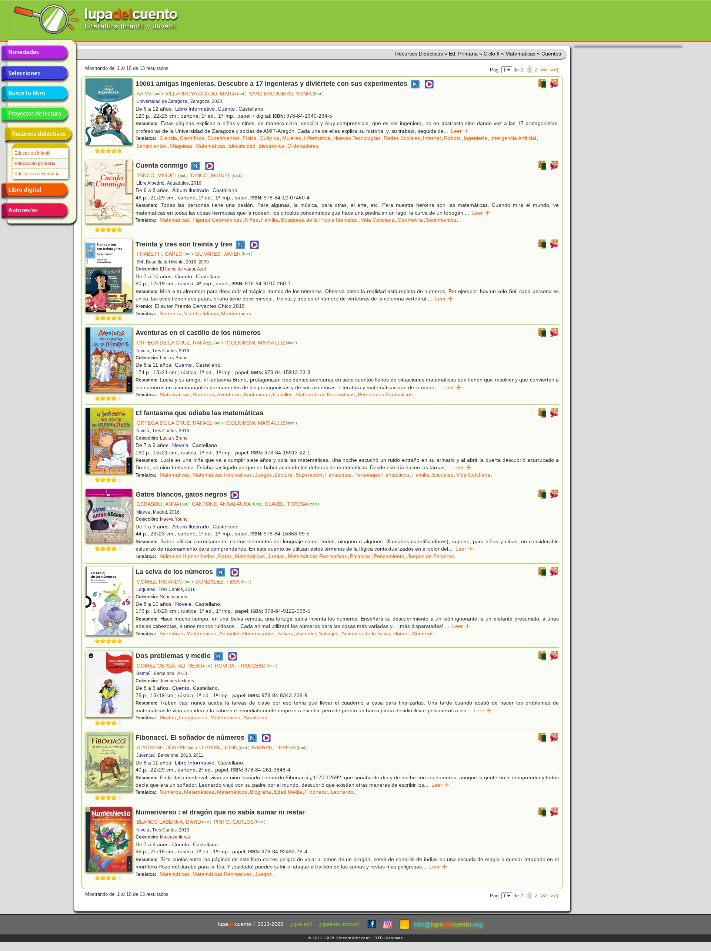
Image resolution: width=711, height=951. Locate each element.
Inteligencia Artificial (513, 138)
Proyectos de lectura (34, 114)
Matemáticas (211, 146)
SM (139, 262)
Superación (309, 475)
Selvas (285, 633)
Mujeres (291, 138)
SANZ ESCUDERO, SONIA (286, 94)
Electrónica (271, 146)
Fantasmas (257, 394)
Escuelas (442, 475)
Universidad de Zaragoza (161, 101)
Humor (401, 633)
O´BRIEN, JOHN (224, 747)
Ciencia (168, 138)
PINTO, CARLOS (240, 822)
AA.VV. (150, 94)
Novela (180, 445)
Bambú (143, 673)
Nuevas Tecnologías (357, 138)
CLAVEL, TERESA (292, 504)
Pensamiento (389, 556)
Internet (432, 138)
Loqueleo (146, 589)
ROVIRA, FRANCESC (246, 666)
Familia (269, 220)
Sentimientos (151, 146)
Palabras (360, 556)
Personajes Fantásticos (385, 394)
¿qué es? (301, 924)
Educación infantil (32, 153)
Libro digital (34, 190)
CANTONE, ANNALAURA (227, 504)
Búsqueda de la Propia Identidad (319, 220)
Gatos (225, 556)
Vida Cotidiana (378, 220)
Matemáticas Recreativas (325, 394)
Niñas (251, 220)
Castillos (283, 394)
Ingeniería (475, 138)
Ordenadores (302, 146)
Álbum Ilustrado (190, 190)
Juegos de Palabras (430, 556)
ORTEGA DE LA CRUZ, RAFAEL (180, 343)
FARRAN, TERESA (280, 747)
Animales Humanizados (187, 556)
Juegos (263, 475)
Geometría (410, 220)
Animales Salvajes (317, 633)
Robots (452, 138)
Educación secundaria (37, 174)
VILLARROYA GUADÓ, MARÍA (206, 94)
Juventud (145, 755)
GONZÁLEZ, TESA (223, 582)
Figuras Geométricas (217, 220)
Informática (317, 138)
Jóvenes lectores (177, 680)
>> (544, 70)
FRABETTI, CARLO (165, 254)
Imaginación (193, 717)
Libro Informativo (195, 109)
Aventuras (229, 394)
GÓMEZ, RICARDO (165, 582)
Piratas (168, 717)
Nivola (142, 350)
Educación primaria (35, 163)
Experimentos (223, 138)
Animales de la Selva (365, 633)
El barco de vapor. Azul (183, 269)
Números (170, 313)
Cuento (226, 109)
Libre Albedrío (150, 183)
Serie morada (173, 596)
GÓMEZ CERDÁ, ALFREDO (175, 666)
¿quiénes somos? (340, 924)
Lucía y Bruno (174, 357)
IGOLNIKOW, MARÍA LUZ (261, 343)
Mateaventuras (175, 837)
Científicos (192, 138)
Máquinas (181, 146)
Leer (460, 131)
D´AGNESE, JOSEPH (167, 747)
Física (250, 138)
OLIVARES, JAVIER (224, 254)
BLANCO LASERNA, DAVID (174, 822)
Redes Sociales (402, 138)
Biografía (260, 792)
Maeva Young (174, 519)
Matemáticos (232, 792)
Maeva (143, 512)
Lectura (284, 475)
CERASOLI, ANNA (163, 504)
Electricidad (242, 146)
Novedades (34, 53)
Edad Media (288, 792)
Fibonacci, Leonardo (329, 792)
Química (269, 138)
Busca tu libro (34, 93)
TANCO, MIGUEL (162, 175)
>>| (554, 70)
